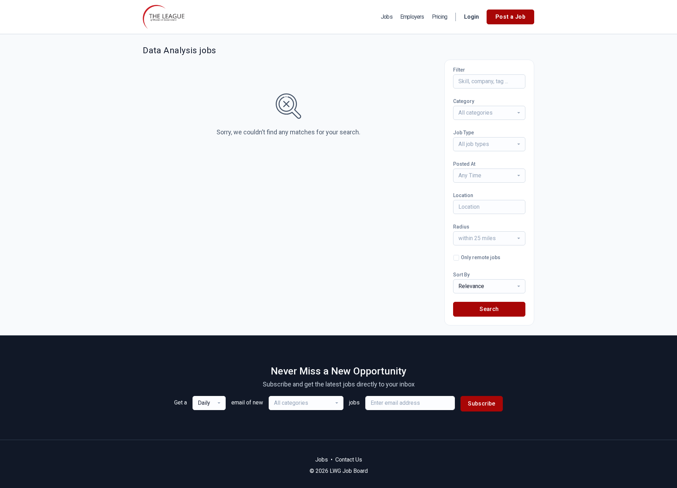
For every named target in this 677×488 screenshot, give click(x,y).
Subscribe (481, 403)
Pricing (439, 17)
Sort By (461, 274)
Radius (461, 227)
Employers (412, 17)
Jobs (386, 17)
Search (489, 309)
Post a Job (510, 16)
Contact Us (348, 459)
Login (471, 16)
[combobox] (489, 113)
